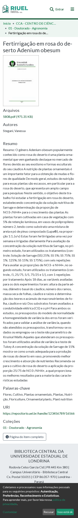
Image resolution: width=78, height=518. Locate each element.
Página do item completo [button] (26, 437)
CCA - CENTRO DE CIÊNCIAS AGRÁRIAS (36, 23)
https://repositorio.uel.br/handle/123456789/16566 (39, 413)
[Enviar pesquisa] (51, 9)
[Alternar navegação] (72, 9)
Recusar (49, 512)
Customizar (10, 512)
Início (7, 23)
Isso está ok (65, 512)
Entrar (59, 9)
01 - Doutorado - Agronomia (27, 28)
